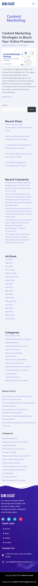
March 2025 (9, 270)
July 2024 (8, 284)
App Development (12, 336)
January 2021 (10, 319)
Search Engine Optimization (16, 360)
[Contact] (19, 542)
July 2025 (8, 259)
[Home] (19, 529)
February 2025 (10, 273)
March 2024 (9, 298)
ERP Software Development (16, 346)
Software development (14, 363)
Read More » (7, 97)
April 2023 (9, 312)
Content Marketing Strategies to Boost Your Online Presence (18, 37)
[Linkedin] (15, 519)
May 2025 (9, 263)
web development (12, 377)
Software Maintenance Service (17, 370)
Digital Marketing (9, 45)
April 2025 (9, 266)
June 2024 (9, 287)
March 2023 (9, 315)
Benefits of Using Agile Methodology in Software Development (15, 228)
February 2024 (10, 301)
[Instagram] (21, 519)
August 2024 (10, 280)
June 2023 (9, 305)
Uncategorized (11, 374)
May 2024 (9, 291)
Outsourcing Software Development (16, 456)
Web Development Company (16, 380)
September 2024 (11, 277)
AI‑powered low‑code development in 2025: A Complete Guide (18, 128)
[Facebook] (3, 519)
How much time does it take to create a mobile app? (18, 214)
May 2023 (9, 308)
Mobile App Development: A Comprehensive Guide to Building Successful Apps (18, 202)
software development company (18, 367)
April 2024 (9, 294)
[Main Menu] (33, 3)
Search (4, 105)
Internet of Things (12, 350)
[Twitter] (9, 519)
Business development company (18, 339)
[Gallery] (19, 538)
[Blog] (19, 533)
